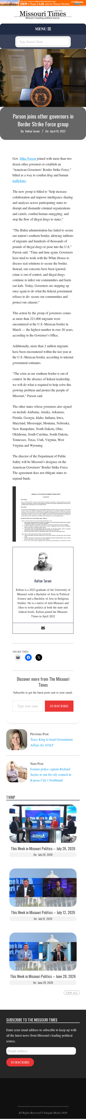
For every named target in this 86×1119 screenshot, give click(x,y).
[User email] (43, 628)
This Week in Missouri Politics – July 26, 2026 (43, 848)
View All (72, 992)
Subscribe (59, 706)
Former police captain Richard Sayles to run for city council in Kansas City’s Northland (50, 774)
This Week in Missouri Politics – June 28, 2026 (43, 976)
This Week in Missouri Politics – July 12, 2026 (43, 912)
